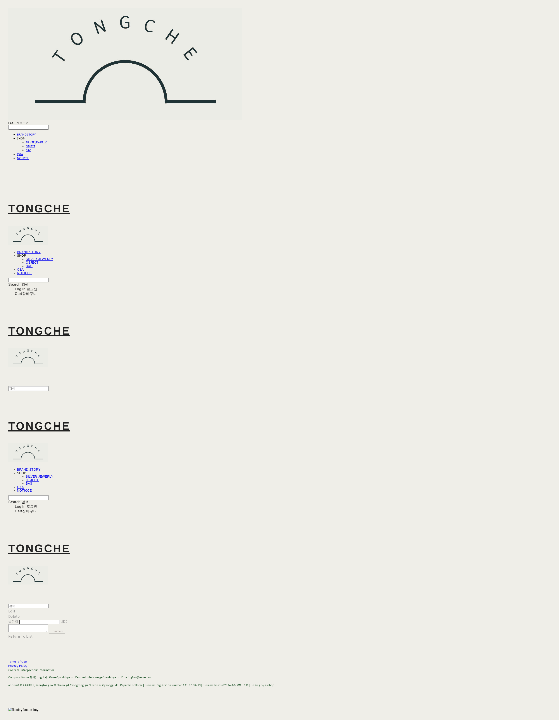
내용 (64, 621)
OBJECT (30, 146)
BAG (28, 150)
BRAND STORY (26, 134)
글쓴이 (13, 621)
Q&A (20, 154)
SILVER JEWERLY (36, 142)
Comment (57, 631)
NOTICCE (23, 158)
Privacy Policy (18, 666)
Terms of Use (17, 661)
